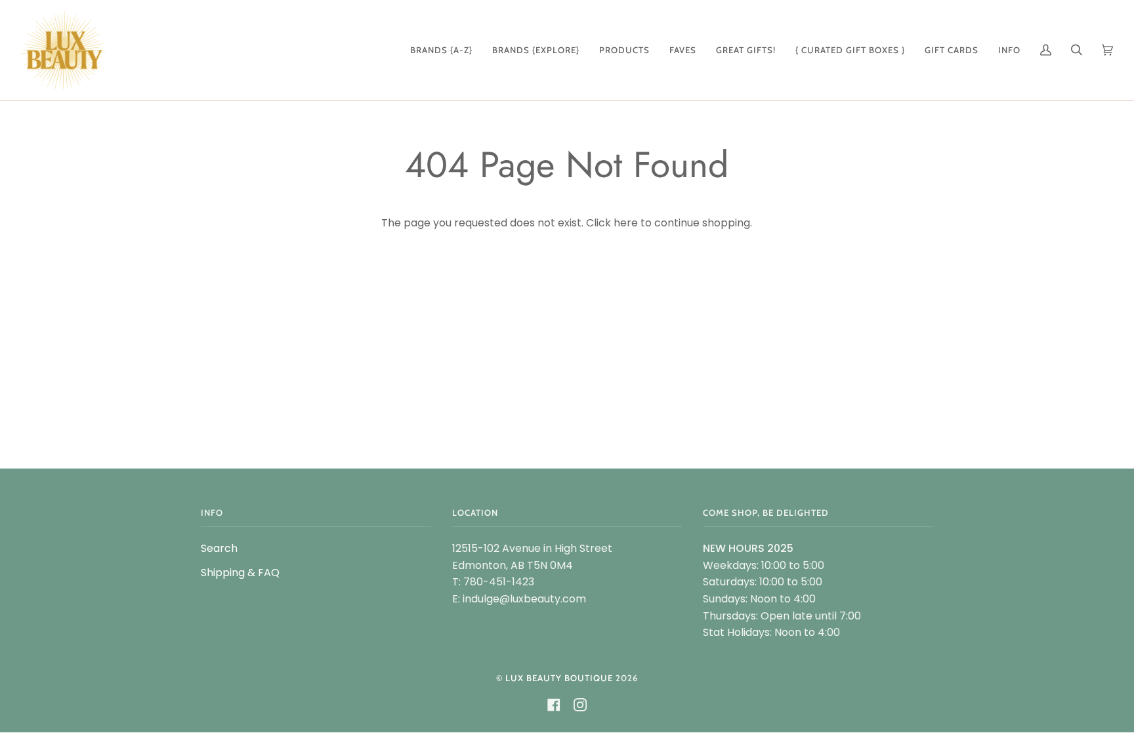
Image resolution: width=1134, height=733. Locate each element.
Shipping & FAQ (240, 572)
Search (219, 548)
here (626, 222)
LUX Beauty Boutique (559, 678)
